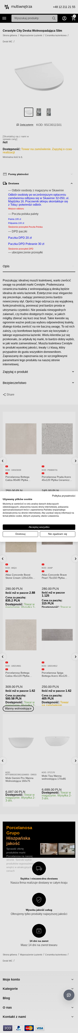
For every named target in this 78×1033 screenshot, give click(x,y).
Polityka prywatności (63, 495)
